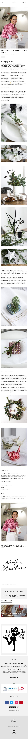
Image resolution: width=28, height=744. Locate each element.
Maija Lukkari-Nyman (5, 54)
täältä (20, 376)
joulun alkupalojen (21, 91)
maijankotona (13, 584)
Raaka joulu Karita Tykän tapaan (14, 591)
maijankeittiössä (5, 584)
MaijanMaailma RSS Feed (14, 710)
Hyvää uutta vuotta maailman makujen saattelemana (14, 596)
